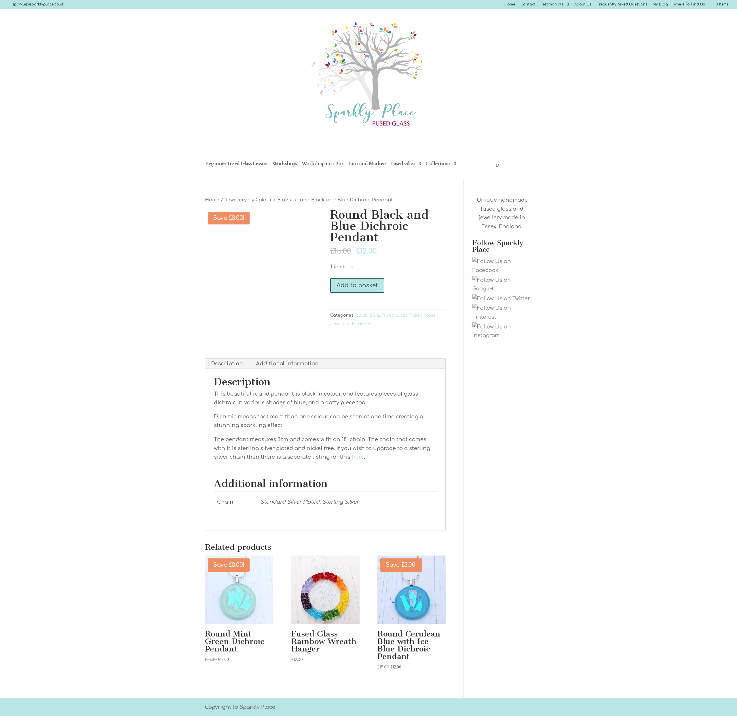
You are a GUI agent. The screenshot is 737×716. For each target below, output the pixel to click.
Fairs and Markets (367, 164)
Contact (528, 4)
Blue (282, 200)
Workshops (284, 164)
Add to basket (357, 285)
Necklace (361, 324)
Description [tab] (227, 363)
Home (509, 4)
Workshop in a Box (322, 164)
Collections (438, 164)
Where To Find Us (689, 4)
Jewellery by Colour (248, 200)
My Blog (660, 4)
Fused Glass (403, 164)
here (358, 457)
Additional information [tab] (287, 363)
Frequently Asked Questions (622, 4)
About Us (582, 4)
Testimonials (552, 4)
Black (361, 315)
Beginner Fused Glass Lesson (236, 164)
